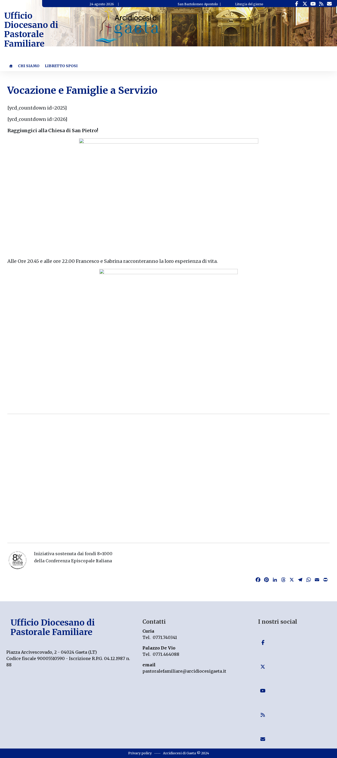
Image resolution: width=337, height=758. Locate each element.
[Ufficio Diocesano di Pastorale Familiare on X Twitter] (304, 4)
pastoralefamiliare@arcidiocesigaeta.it (184, 671)
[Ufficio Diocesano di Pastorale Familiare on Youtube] (312, 4)
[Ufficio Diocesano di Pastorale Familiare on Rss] (321, 4)
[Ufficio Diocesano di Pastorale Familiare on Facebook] (296, 4)
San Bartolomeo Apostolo (198, 4)
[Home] (10, 66)
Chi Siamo (28, 65)
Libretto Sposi (61, 65)
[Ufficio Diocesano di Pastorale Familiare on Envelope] (329, 4)
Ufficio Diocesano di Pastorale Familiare (31, 30)
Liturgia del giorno (249, 4)
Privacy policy (140, 753)
